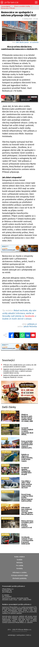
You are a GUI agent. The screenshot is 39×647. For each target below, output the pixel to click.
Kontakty (19, 568)
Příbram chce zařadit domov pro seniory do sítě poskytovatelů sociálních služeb (18, 366)
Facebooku (29, 316)
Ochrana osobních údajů (19, 575)
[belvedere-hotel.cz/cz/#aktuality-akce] (19, 392)
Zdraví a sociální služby (22, 6)
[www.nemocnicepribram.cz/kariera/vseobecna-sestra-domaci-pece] (19, 248)
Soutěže (19, 560)
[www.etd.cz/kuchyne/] (19, 98)
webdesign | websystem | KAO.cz (19, 635)
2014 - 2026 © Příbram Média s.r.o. (19, 630)
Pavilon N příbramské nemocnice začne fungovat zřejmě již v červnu (16, 376)
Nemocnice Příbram (8, 8)
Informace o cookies (19, 572)
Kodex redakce (19, 557)
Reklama (19, 563)
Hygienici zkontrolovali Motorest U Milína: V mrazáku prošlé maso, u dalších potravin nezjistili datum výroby (17, 371)
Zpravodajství (5, 6)
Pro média (19, 565)
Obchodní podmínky (19, 578)
